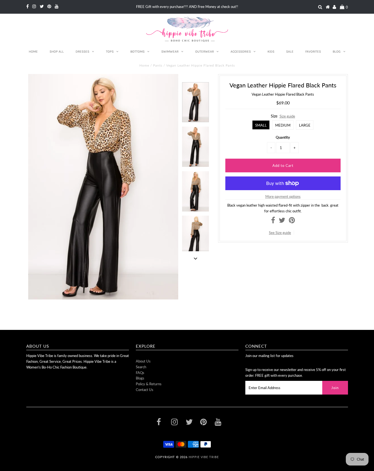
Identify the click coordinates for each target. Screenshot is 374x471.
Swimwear (170, 51)
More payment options (283, 196)
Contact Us (144, 389)
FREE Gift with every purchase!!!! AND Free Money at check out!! (187, 6)
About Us (143, 361)
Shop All (57, 51)
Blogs (140, 378)
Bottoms (137, 51)
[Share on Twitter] (282, 221)
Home (33, 51)
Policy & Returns (149, 384)
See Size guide (280, 232)
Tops (110, 51)
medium (282, 125)
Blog (337, 51)
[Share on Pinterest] (292, 221)
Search (141, 367)
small (261, 125)
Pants (157, 65)
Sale (290, 51)
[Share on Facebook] (273, 221)
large (304, 125)
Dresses (82, 51)
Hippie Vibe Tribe (204, 457)
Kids (270, 51)
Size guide (287, 116)
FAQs (140, 372)
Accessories (241, 51)
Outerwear (204, 51)
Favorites (313, 51)
